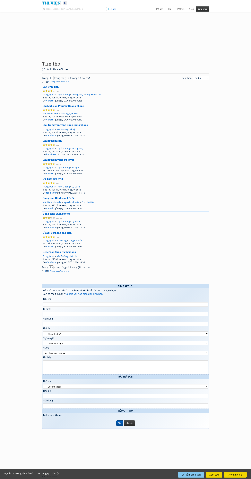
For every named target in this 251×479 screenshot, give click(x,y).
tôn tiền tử (51, 135)
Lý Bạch (76, 186)
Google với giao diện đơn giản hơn (84, 293)
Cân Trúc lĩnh (51, 86)
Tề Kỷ (72, 129)
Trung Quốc (48, 94)
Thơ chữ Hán (88, 202)
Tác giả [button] (159, 9)
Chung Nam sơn (52, 140)
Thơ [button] (169, 9)
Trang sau (54, 81)
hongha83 (51, 154)
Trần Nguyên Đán (69, 113)
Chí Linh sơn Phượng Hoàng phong (63, 106)
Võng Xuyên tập (93, 94)
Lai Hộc (73, 256)
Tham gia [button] (179, 9)
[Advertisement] (125, 34)
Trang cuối (64, 81)
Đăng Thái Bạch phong (56, 213)
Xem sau (214, 474)
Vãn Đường (62, 129)
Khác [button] (191, 9)
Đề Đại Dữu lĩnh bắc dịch (57, 232)
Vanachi (50, 100)
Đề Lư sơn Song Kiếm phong (59, 252)
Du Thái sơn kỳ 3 (53, 178)
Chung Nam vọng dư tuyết (58, 159)
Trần (56, 113)
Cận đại (57, 202)
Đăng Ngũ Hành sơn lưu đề (59, 198)
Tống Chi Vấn (75, 240)
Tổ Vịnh (75, 167)
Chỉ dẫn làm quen (191, 474)
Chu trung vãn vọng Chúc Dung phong (65, 125)
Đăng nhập (202, 9)
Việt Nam (47, 113)
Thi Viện (51, 3)
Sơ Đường (62, 240)
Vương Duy (77, 94)
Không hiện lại (235, 474)
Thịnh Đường (63, 94)
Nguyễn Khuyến (71, 202)
